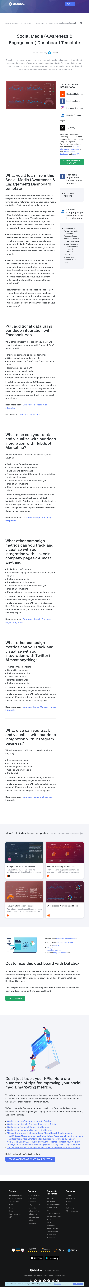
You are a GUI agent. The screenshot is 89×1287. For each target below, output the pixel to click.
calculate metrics (54, 950)
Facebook (78, 23)
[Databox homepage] (78, 4)
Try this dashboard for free (71, 162)
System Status (52, 1207)
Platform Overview (15, 1196)
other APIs (76, 154)
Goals (11, 1211)
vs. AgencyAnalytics (35, 1205)
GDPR (51, 1275)
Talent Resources (72, 1211)
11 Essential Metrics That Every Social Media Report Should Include (39, 1133)
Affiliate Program (52, 1232)
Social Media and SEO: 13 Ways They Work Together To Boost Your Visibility (43, 1142)
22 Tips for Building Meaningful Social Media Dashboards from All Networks (43, 1148)
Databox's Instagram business (37, 797)
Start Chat (50, 1198)
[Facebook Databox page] (40, 1281)
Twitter (75, 23)
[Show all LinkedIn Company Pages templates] (63, 214)
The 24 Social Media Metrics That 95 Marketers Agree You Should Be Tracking (45, 1136)
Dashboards (13, 1205)
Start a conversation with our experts (30, 1159)
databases (64, 154)
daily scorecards (60, 953)
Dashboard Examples (12, 23)
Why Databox (70, 1199)
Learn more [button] (57, 1284)
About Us (69, 1196)
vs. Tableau (32, 1199)
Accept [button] (78, 1284)
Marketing (27, 23)
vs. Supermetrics (34, 1211)
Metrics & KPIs (14, 1202)
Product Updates (53, 1229)
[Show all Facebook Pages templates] (63, 179)
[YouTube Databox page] (35, 1281)
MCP (10, 1217)
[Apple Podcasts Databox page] (57, 1281)
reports (56, 945)
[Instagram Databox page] (44, 1281)
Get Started (15, 998)
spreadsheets (69, 152)
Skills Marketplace (53, 1213)
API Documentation (53, 1204)
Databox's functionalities (66, 939)
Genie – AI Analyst (15, 1199)
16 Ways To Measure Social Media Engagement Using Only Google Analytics (43, 1145)
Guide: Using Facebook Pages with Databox (28, 1127)
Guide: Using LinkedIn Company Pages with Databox (32, 1124)
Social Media (40, 23)
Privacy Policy (42, 1275)
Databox (55, 53)
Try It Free (70, 4)
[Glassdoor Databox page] (53, 1281)
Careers (68, 1202)
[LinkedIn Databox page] (31, 1281)
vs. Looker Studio (34, 1196)
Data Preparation (15, 1214)
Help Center (51, 1201)
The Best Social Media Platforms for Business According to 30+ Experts (42, 1139)
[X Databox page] (49, 1281)
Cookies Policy (60, 1275)
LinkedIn (81, 23)
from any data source (64, 942)
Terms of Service (30, 1275)
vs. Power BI (32, 1202)
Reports (11, 1208)
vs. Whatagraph (33, 1217)
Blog (48, 1210)
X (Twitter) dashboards (29, 414)
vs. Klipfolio (32, 1208)
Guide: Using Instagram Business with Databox (29, 1130)
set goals (50, 948)
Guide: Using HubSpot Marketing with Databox (29, 1121)
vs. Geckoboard (33, 1214)
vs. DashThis (32, 1223)
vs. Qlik (30, 1220)
